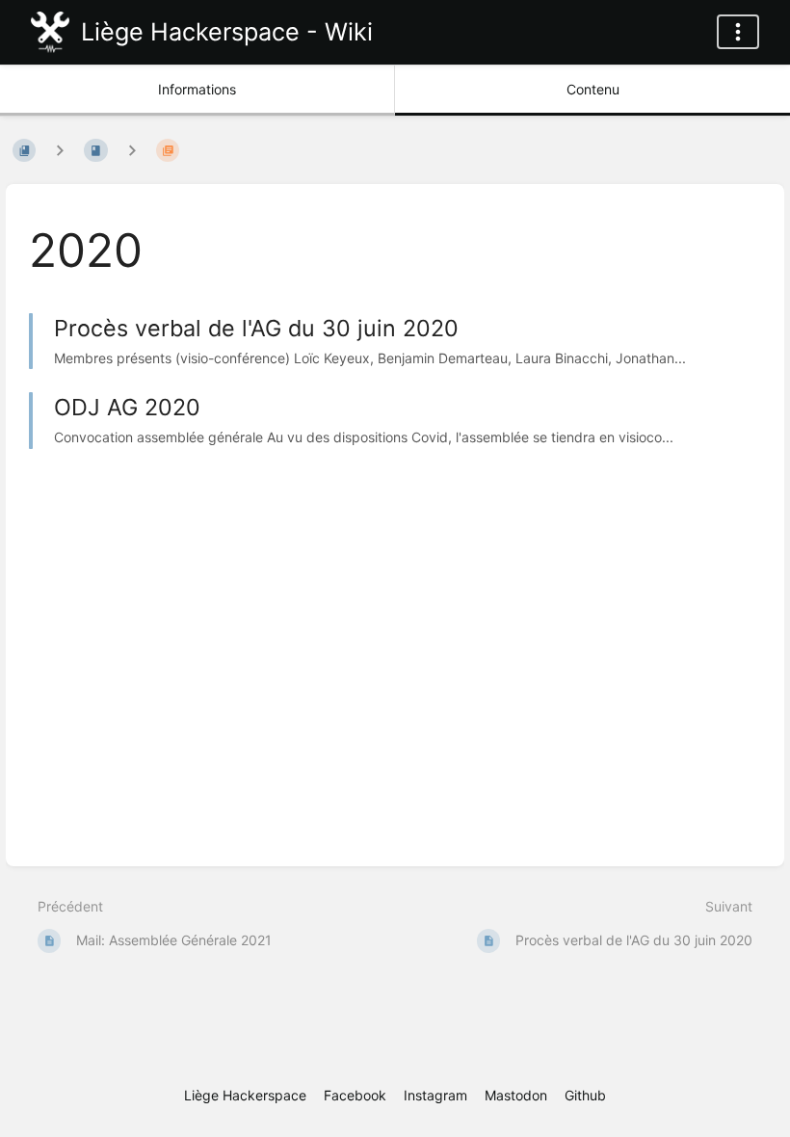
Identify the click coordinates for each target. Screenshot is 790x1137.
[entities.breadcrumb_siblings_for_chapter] (132, 150)
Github (585, 1095)
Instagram (435, 1095)
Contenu (592, 89)
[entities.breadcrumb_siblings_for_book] (59, 150)
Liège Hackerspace (245, 1095)
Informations (197, 89)
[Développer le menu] (738, 31)
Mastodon (516, 1095)
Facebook (355, 1095)
